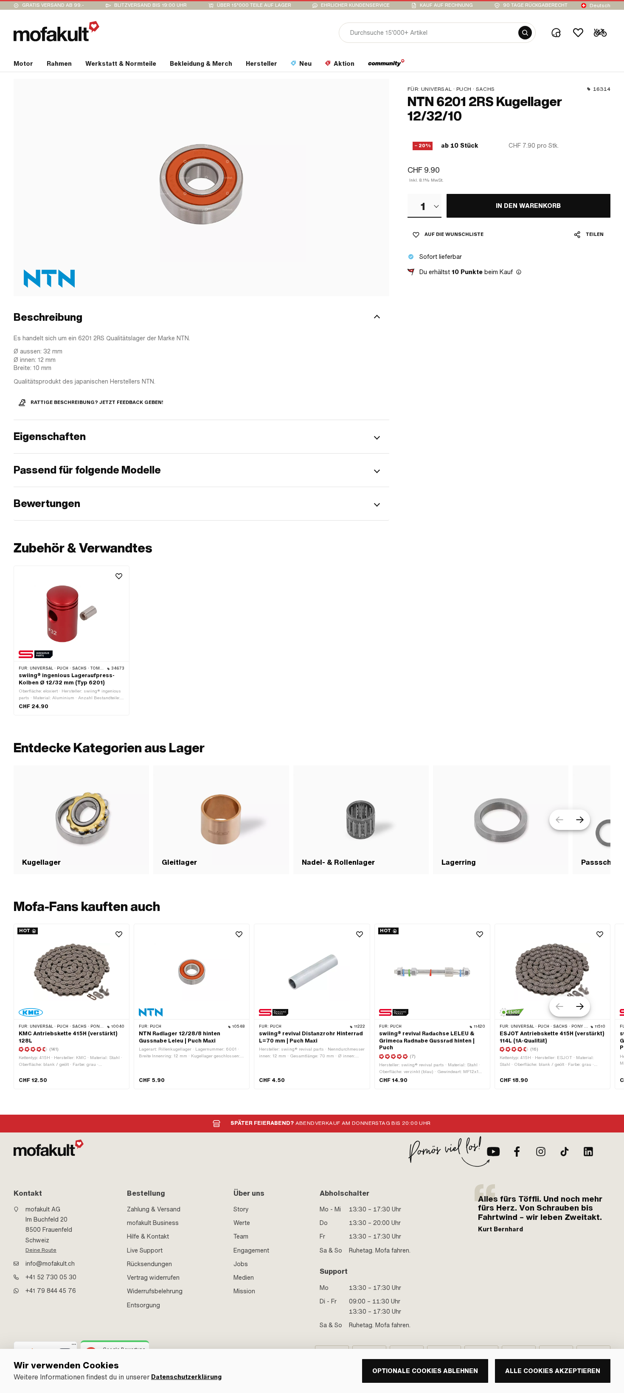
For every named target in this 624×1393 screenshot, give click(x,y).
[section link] (386, 65)
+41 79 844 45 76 (50, 1290)
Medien (243, 1277)
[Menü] (74, 1346)
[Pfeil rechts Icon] (580, 820)
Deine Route (40, 1250)
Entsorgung (143, 1305)
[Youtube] (493, 1151)
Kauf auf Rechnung (446, 5)
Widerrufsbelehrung (155, 1291)
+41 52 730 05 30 (50, 1277)
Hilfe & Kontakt (148, 1236)
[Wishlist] (578, 32)
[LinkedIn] (588, 1151)
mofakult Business (153, 1223)
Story (241, 1209)
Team (240, 1236)
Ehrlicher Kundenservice (355, 5)
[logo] (56, 31)
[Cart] (600, 32)
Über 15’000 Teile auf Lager (254, 5)
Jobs (240, 1264)
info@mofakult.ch (50, 1263)
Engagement (251, 1250)
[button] (201, 317)
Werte (241, 1223)
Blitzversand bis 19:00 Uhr (150, 5)
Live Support (145, 1250)
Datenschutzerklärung (186, 1377)
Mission (244, 1291)
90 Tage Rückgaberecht (535, 5)
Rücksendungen (149, 1264)
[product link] (71, 640)
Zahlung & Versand (153, 1209)
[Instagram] (540, 1151)
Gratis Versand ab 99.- (53, 5)
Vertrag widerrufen (153, 1277)
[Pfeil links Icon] (559, 820)
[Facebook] (517, 1151)
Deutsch (600, 5)
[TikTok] (564, 1151)
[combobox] (424, 206)
